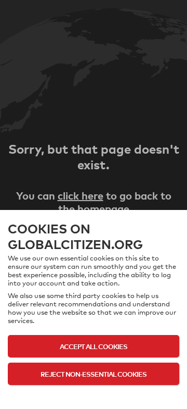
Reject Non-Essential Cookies (93, 373)
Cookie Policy (93, 394)
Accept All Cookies (93, 346)
